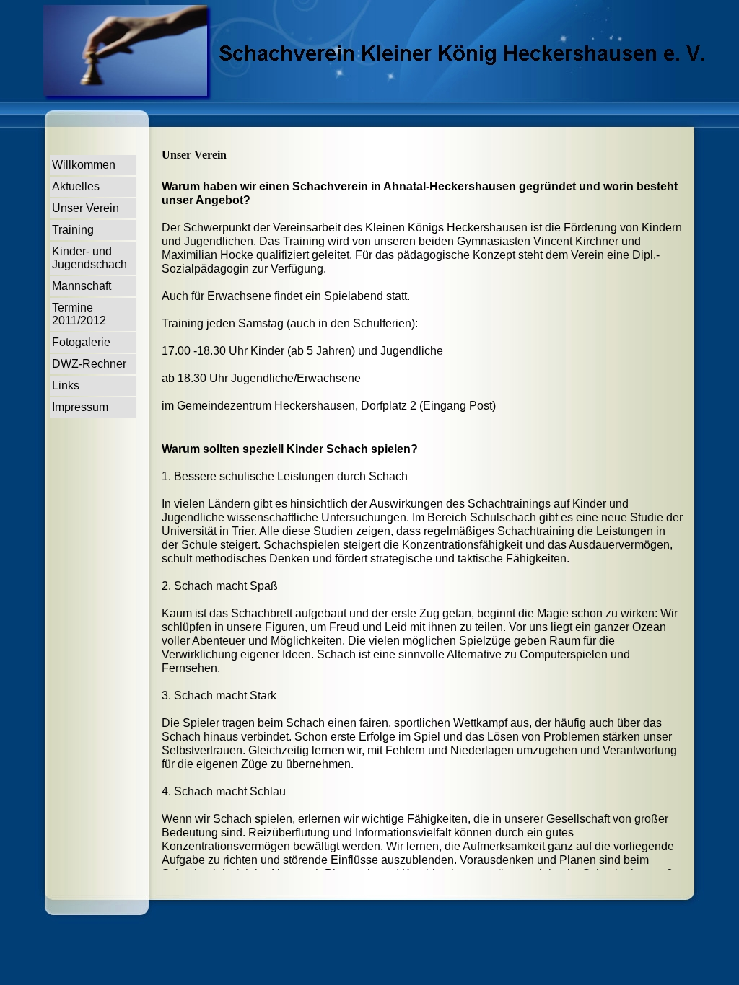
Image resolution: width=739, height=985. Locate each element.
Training (73, 230)
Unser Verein (85, 208)
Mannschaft (81, 286)
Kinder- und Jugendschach (89, 257)
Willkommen (83, 165)
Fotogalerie (81, 342)
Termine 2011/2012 (79, 314)
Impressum (80, 407)
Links (65, 385)
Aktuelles (76, 186)
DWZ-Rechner (89, 364)
